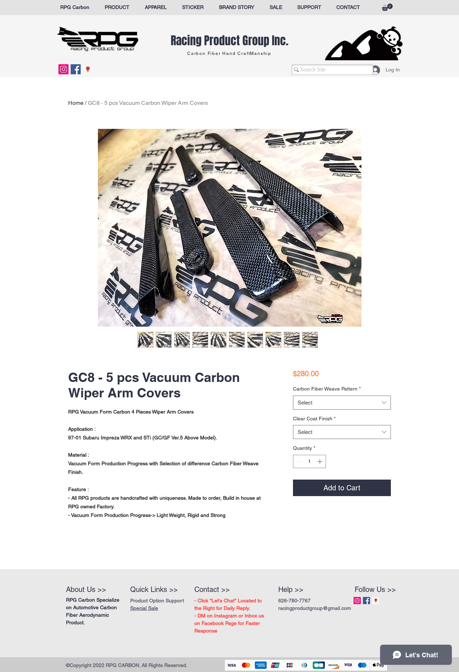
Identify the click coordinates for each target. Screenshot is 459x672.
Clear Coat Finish (314, 418)
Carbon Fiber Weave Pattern (327, 389)
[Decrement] (298, 461)
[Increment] (320, 461)
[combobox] (342, 403)
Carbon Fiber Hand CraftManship (229, 53)
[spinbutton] (309, 461)
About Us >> (86, 589)
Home (76, 102)
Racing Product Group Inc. (229, 40)
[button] (387, 7)
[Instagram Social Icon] (63, 69)
